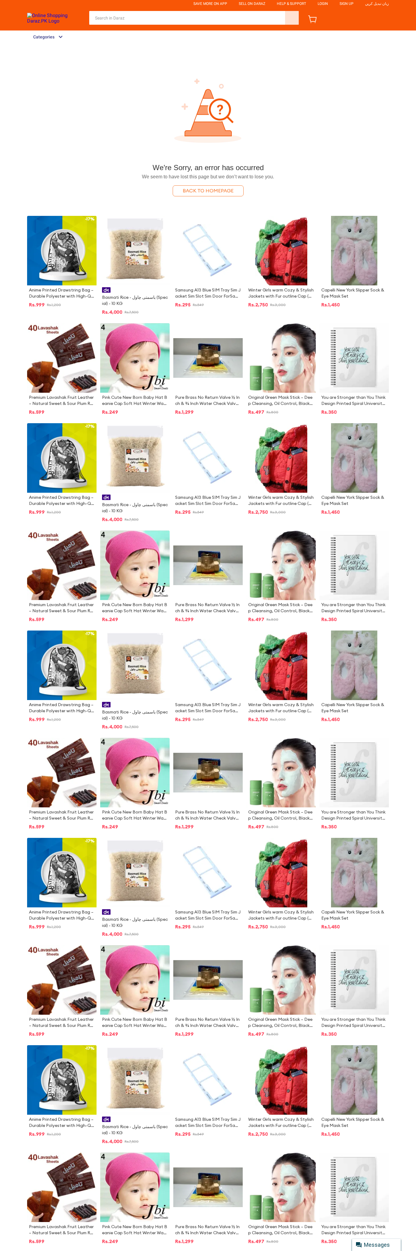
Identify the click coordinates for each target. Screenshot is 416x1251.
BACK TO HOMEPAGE (208, 190)
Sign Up (347, 4)
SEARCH (292, 18)
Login (323, 4)
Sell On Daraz (252, 4)
